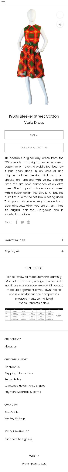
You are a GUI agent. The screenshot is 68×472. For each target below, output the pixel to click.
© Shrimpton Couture (34, 463)
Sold (34, 134)
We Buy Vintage (15, 418)
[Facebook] (16, 222)
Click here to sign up (18, 439)
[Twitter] (22, 222)
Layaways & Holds (15, 240)
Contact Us (12, 367)
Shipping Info (12, 251)
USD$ (32, 455)
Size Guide (12, 412)
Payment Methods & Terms (23, 392)
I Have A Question (34, 147)
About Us (11, 346)
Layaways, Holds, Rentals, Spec (25, 385)
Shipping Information (19, 373)
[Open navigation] (3, 3)
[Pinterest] (28, 222)
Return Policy (13, 379)
